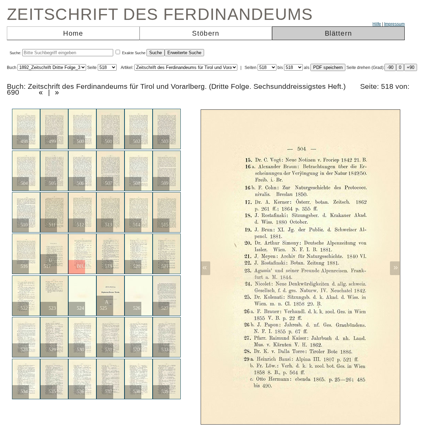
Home (73, 33)
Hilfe (376, 24)
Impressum (394, 24)
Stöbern (205, 33)
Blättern (338, 33)
